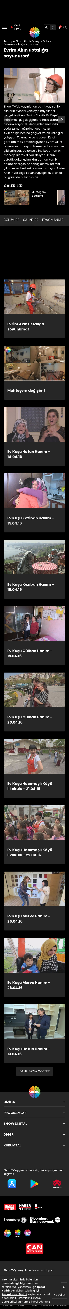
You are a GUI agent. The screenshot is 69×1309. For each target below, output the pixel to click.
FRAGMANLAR (52, 219)
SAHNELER (30, 219)
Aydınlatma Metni (14, 1294)
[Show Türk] (18, 1233)
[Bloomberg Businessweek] (45, 1219)
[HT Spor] (38, 1207)
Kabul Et (60, 1295)
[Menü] (4, 27)
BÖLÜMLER (12, 219)
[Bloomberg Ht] (15, 1219)
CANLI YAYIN (17, 27)
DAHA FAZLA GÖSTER (35, 1071)
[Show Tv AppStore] (12, 1183)
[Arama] (65, 27)
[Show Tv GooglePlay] (34, 1183)
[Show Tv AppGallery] (57, 1183)
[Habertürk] (10, 1207)
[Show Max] (28, 1233)
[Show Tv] (34, 32)
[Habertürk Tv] (25, 1207)
